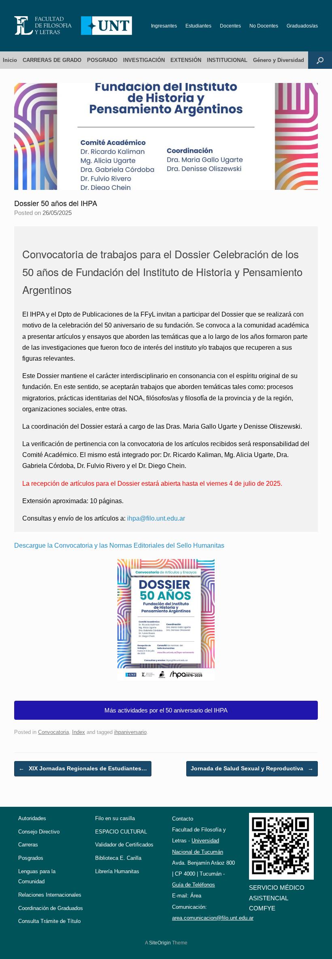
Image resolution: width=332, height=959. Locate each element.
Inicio (10, 60)
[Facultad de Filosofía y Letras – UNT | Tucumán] (73, 25)
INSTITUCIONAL (227, 60)
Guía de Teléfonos (193, 885)
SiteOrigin (160, 942)
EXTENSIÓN (185, 60)
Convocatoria (53, 732)
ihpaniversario (130, 732)
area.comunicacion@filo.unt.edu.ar (212, 918)
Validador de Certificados (124, 845)
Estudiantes (198, 26)
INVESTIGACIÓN (144, 60)
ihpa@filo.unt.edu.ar (156, 518)
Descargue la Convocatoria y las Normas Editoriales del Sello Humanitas (119, 545)
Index (78, 732)
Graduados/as (302, 26)
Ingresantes (164, 26)
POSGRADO (102, 60)
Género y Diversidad (278, 60)
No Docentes (263, 26)
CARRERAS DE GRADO (52, 60)
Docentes (230, 26)
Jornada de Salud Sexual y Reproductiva (252, 768)
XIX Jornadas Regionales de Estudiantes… (83, 768)
